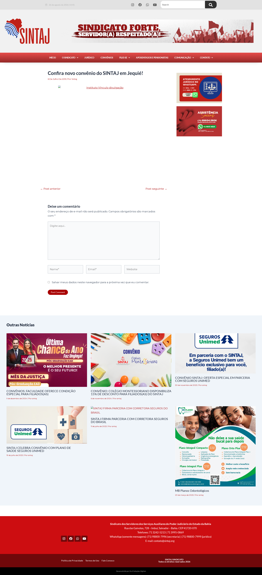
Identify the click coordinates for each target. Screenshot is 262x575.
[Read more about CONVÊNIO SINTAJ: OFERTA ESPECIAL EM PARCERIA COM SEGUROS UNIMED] (215, 353)
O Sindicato (68, 57)
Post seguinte (156, 189)
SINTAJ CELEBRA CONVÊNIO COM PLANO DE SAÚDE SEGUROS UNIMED (39, 449)
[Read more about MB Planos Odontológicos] (215, 446)
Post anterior (50, 189)
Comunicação (182, 57)
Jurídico (89, 57)
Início (52, 57)
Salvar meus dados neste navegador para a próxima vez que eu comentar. (100, 282)
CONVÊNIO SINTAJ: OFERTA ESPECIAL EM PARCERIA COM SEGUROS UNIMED (212, 379)
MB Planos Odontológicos (192, 490)
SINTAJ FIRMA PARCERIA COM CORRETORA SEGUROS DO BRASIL (129, 420)
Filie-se (123, 57)
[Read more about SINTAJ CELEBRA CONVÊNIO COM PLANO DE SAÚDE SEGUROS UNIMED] (47, 424)
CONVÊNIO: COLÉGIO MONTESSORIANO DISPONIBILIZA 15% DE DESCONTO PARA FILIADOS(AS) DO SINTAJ (131, 392)
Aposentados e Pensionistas (152, 57)
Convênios (107, 57)
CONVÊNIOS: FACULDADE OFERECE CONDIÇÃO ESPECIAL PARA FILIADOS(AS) (41, 392)
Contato (205, 57)
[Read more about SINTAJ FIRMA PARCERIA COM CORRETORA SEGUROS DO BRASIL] (131, 410)
